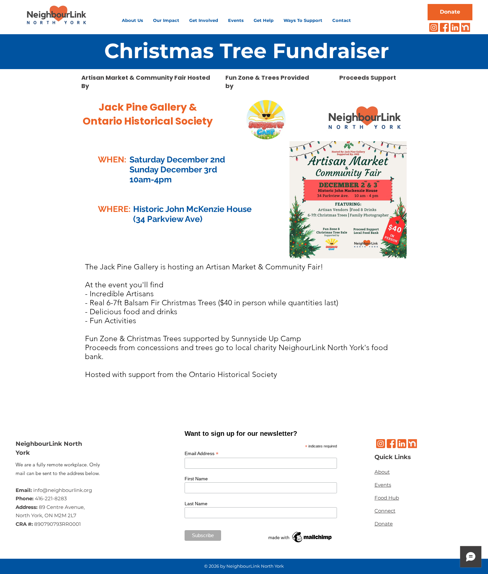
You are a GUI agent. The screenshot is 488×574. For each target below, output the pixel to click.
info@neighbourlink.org (62, 490)
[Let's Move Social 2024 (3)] (465, 27)
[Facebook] (444, 27)
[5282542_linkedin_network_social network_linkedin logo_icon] (454, 27)
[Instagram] (433, 27)
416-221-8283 (51, 498)
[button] (132, 20)
